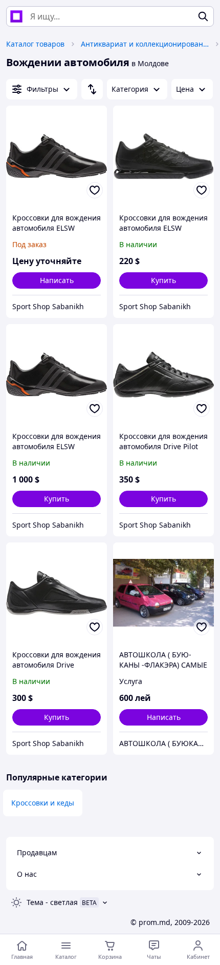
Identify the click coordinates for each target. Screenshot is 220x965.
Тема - (52, 902)
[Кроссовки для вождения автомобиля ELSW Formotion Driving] (56, 156)
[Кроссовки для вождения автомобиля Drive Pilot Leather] (163, 374)
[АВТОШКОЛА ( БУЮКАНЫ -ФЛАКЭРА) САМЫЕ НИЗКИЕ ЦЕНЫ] (163, 593)
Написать (57, 280)
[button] (163, 280)
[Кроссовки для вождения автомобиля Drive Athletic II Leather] (56, 593)
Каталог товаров (35, 44)
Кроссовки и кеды (42, 803)
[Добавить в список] (94, 190)
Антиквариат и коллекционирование (145, 44)
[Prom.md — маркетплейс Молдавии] (16, 16)
